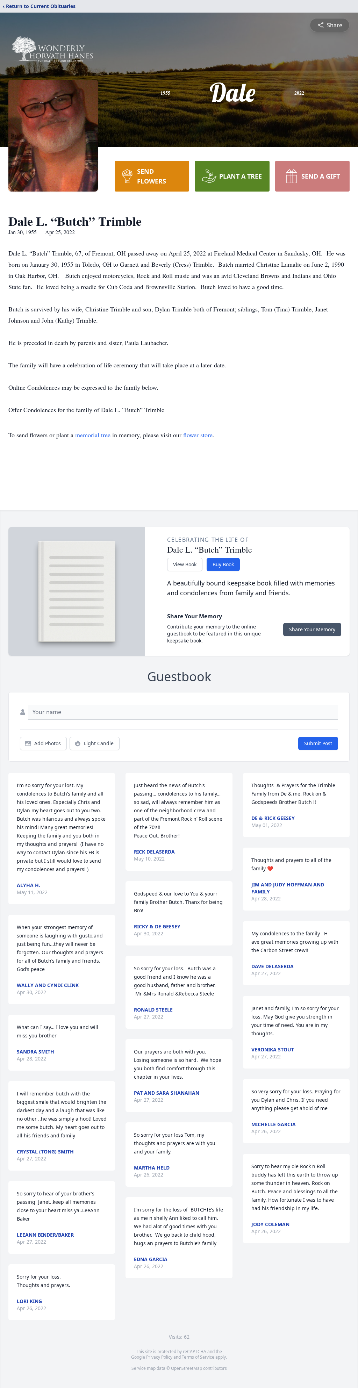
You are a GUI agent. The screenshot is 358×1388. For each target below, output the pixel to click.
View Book (184, 564)
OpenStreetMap (186, 1368)
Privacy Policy (159, 1357)
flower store (198, 435)
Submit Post (318, 743)
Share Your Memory (312, 629)
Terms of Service (198, 1357)
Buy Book (223, 564)
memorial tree (92, 435)
